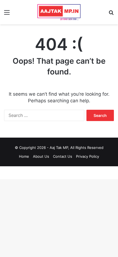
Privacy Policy (87, 156)
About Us (41, 156)
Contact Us (62, 156)
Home (24, 156)
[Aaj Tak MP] (59, 12)
